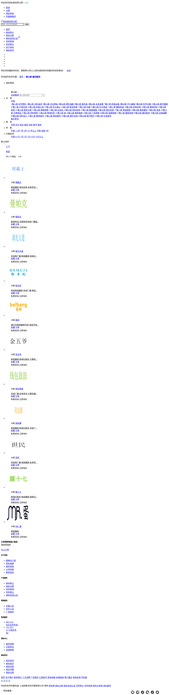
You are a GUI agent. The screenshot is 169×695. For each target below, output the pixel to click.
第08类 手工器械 (128, 104)
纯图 (43, 131)
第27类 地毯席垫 (123, 110)
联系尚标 (10, 572)
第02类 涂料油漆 (35, 104)
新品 (8, 152)
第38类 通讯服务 (33, 77)
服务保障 (10, 644)
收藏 (13, 190)
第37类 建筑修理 (126, 113)
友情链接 (60, 677)
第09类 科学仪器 (144, 104)
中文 (17, 125)
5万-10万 (31, 137)
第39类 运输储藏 (159, 113)
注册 (8, 11)
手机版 (84, 677)
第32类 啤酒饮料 (48, 113)
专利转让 (10, 44)
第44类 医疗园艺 (87, 116)
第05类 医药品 (81, 104)
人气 (8, 147)
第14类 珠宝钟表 (70, 107)
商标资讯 (10, 50)
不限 (13, 101)
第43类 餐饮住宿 (70, 116)
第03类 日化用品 (51, 104)
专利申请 (10, 41)
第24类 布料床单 (73, 110)
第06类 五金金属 (96, 104)
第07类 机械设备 (112, 104)
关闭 (69, 71)
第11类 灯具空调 (20, 107)
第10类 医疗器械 (160, 104)
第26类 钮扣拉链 (106, 110)
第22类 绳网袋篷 (41, 110)
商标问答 (10, 667)
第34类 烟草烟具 (75, 113)
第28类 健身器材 (140, 110)
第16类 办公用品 (100, 107)
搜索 (27, 24)
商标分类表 (98, 686)
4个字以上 (31, 131)
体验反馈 (77, 677)
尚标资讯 (10, 661)
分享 (17, 190)
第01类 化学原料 (19, 104)
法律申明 (10, 650)
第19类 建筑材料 (150, 107)
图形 (26, 125)
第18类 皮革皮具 (133, 107)
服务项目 (10, 566)
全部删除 (15, 95)
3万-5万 (23, 137)
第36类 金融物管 (109, 113)
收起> (15, 542)
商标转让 (10, 32)
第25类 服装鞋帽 (90, 110)
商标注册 (10, 35)
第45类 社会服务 (104, 116)
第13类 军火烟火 (53, 107)
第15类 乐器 (85, 107)
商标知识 (10, 664)
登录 (8, 8)
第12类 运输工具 (36, 107)
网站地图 (51, 677)
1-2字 (17, 131)
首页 (8, 29)
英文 (22, 125)
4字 (25, 131)
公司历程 (10, 569)
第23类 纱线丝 (57, 110)
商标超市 (107, 686)
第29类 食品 (155, 110)
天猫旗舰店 (11, 16)
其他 (40, 125)
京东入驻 (10, 609)
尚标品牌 (10, 563)
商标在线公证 (12, 38)
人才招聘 (26, 677)
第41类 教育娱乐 (37, 116)
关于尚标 (10, 47)
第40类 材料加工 (20, 116)
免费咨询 (15, 193)
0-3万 (17, 137)
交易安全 (10, 647)
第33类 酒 (61, 113)
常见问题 (10, 670)
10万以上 (39, 137)
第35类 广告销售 (92, 113)
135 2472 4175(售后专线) (11, 630)
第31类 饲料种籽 (31, 113)
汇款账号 (43, 677)
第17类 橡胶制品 (117, 107)
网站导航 (10, 13)
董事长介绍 (11, 561)
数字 (35, 125)
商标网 (52, 686)
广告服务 (10, 612)
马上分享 (5, 550)
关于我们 (9, 677)
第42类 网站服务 (54, 116)
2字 (47, 131)
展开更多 (15, 119)
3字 (21, 131)
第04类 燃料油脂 (66, 104)
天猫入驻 (10, 606)
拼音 (31, 125)
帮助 (27, 3)
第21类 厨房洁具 (24, 110)
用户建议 (68, 677)
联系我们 (18, 677)
